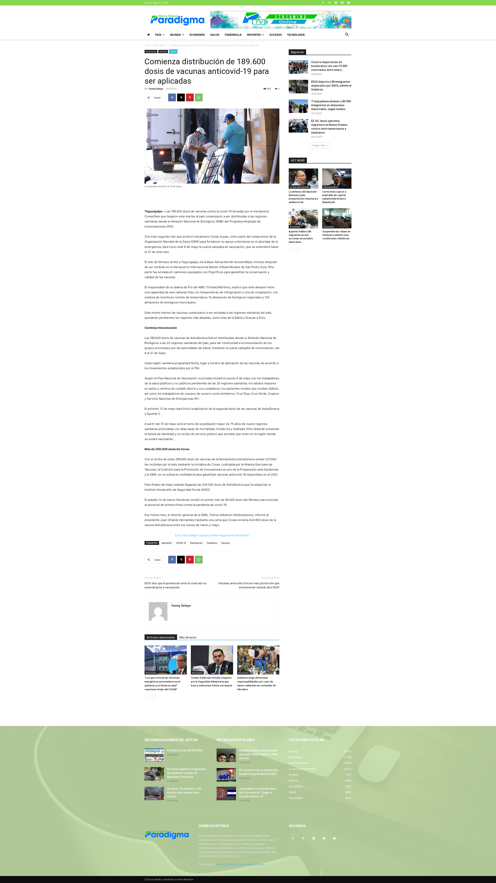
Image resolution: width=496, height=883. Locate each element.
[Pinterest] (190, 97)
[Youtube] (348, 2)
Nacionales (160, 45)
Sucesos (276, 34)
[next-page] (153, 697)
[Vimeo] (336, 2)
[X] (329, 2)
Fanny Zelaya (156, 88)
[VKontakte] (342, 2)
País (158, 34)
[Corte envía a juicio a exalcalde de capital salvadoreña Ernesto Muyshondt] (337, 178)
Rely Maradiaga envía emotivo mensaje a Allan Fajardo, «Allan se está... (258, 754)
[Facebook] (323, 2)
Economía (197, 34)
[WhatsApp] (199, 97)
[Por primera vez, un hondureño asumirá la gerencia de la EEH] (226, 775)
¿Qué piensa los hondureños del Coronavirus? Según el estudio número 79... (257, 792)
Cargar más (318, 145)
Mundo (175, 34)
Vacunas (225, 542)
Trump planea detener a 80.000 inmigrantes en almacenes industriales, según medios (331, 105)
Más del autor (187, 637)
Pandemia (212, 542)
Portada (163, 51)
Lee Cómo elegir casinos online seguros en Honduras (212, 535)
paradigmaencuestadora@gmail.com (240, 864)
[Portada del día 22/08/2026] (154, 755)
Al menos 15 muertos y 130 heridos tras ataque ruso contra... (184, 792)
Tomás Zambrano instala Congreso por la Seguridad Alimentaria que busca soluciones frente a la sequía (211, 681)
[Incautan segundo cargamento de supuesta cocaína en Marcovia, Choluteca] (154, 774)
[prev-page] (147, 697)
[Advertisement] (212, 199)
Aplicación (167, 542)
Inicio (147, 45)
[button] (346, 35)
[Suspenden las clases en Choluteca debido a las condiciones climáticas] (337, 218)
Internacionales (330, 187)
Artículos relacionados (161, 637)
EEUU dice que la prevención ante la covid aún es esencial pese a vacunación (176, 585)
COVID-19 (181, 542)
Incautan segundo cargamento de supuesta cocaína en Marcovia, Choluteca (186, 773)
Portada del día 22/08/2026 (184, 750)
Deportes (254, 34)
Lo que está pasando (299, 187)
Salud (214, 34)
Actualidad (295, 226)
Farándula (233, 34)
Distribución (196, 542)
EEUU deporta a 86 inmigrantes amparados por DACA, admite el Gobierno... (331, 85)
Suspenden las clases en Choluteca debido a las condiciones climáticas (336, 235)
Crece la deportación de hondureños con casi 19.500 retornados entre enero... (329, 66)
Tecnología (296, 34)
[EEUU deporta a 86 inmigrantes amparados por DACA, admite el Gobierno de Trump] (298, 86)
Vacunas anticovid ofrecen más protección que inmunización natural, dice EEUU (248, 585)
